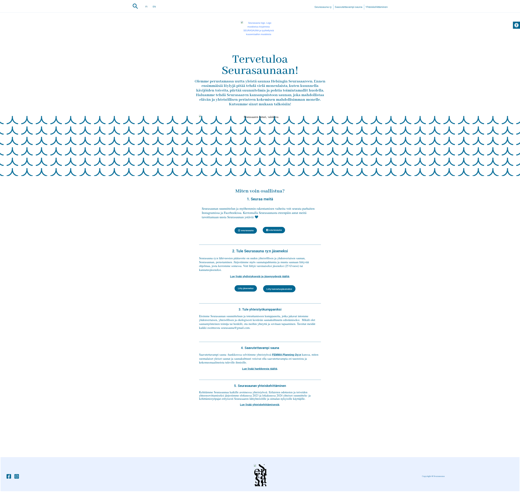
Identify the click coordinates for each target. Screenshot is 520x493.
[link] (516, 25)
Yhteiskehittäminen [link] (376, 7)
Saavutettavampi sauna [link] (348, 7)
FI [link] (146, 7)
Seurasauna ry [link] (323, 7)
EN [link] (154, 7)
